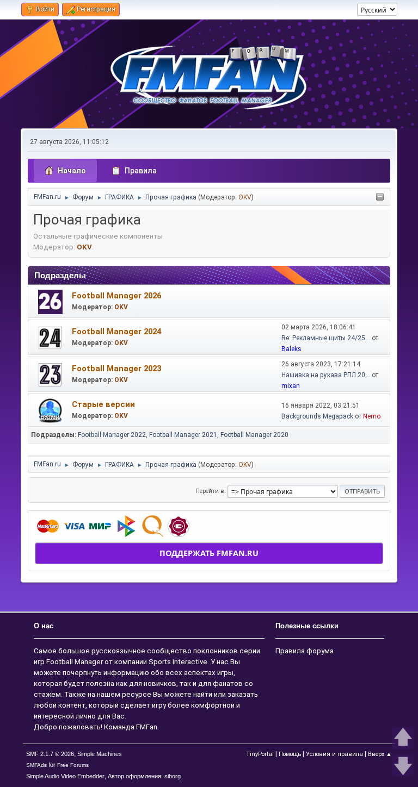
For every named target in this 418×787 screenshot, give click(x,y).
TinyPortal (260, 754)
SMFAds (36, 765)
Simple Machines (99, 754)
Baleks (291, 349)
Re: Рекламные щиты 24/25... (325, 338)
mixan (290, 386)
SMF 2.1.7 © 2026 (50, 754)
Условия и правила (334, 754)
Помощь (290, 754)
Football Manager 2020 (254, 435)
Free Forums (73, 765)
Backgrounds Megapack (317, 416)
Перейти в (209, 491)
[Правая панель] (380, 197)
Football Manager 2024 (116, 331)
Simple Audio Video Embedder (65, 776)
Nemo (371, 416)
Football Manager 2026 (116, 296)
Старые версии (103, 404)
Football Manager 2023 (116, 368)
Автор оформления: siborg (144, 776)
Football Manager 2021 (183, 435)
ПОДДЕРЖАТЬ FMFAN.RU (209, 553)
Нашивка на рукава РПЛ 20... (325, 375)
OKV (244, 197)
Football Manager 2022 (112, 435)
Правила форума (304, 651)
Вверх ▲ (380, 754)
